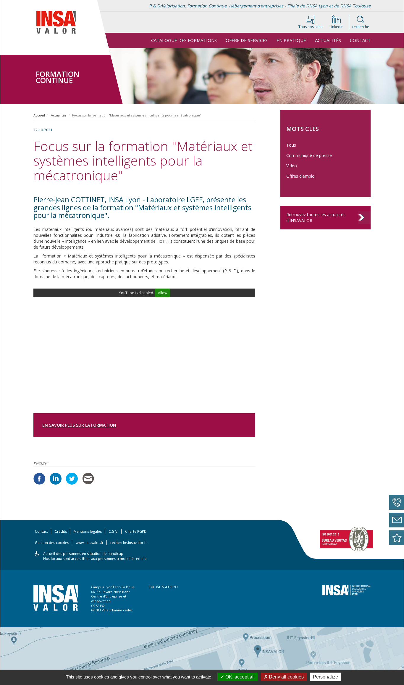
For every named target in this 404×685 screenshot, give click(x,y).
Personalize (325, 676)
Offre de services (247, 40)
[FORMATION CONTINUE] (61, 51)
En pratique (291, 40)
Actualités (328, 40)
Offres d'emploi (301, 176)
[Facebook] (39, 479)
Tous (291, 145)
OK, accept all (239, 676)
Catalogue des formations (184, 40)
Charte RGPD (136, 531)
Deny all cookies (286, 676)
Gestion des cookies (52, 542)
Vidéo (291, 166)
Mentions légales (88, 531)
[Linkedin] (56, 479)
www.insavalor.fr (90, 542)
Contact (360, 40)
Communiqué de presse (309, 155)
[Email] (88, 478)
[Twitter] (72, 479)
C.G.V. (113, 531)
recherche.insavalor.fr (128, 542)
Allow (162, 292)
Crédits (61, 531)
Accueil (39, 115)
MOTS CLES (302, 129)
